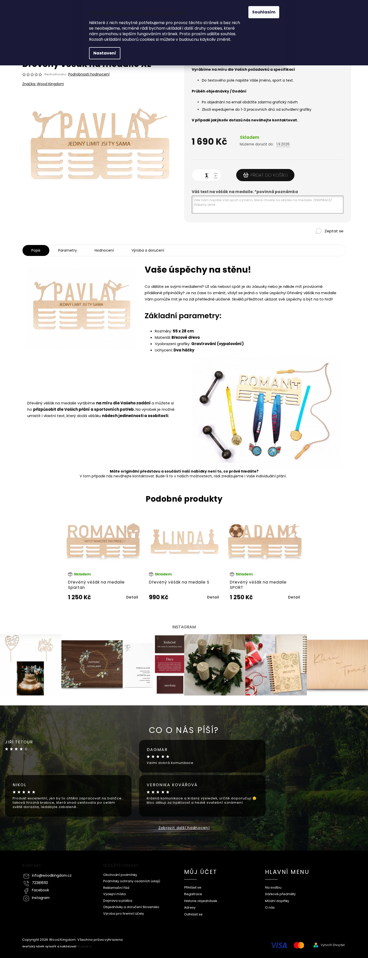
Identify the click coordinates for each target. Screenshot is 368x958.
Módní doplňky (277, 901)
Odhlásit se (193, 914)
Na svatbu (273, 887)
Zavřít (321, 239)
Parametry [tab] (67, 250)
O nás (270, 907)
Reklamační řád (116, 888)
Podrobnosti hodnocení (89, 74)
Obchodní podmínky (120, 875)
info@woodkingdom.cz (52, 875)
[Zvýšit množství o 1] (216, 176)
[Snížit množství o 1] (207, 176)
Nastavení (104, 53)
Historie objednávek (200, 901)
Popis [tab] (35, 250)
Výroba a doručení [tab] (148, 250)
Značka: (43, 83)
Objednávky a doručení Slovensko (131, 907)
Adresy (190, 907)
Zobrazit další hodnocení (184, 827)
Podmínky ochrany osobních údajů (131, 881)
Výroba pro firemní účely (123, 913)
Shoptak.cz (84, 946)
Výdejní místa (114, 894)
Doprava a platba (117, 900)
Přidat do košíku (269, 175)
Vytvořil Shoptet (333, 945)
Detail (132, 597)
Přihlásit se (192, 887)
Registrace (193, 894)
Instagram (41, 897)
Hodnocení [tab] (104, 250)
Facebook (40, 890)
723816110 (40, 882)
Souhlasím (263, 12)
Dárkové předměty (280, 894)
